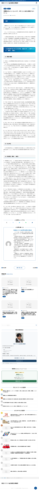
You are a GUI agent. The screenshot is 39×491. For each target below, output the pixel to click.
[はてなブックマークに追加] (19, 222)
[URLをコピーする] (32, 222)
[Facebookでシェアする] (13, 222)
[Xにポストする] (7, 222)
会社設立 (9, 8)
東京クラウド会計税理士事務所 (10, 3)
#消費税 (33, 8)
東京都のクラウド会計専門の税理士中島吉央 (23, 230)
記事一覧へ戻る (19, 267)
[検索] (36, 325)
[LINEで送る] (26, 222)
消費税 (5, 8)
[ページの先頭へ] (35, 488)
